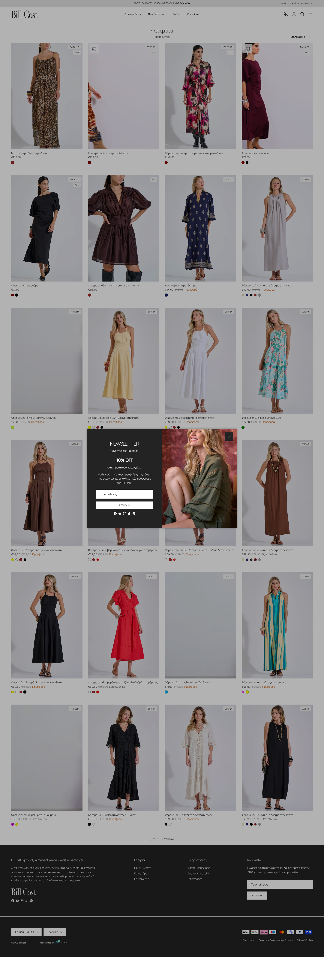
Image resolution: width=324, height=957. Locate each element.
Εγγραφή (124, 505)
